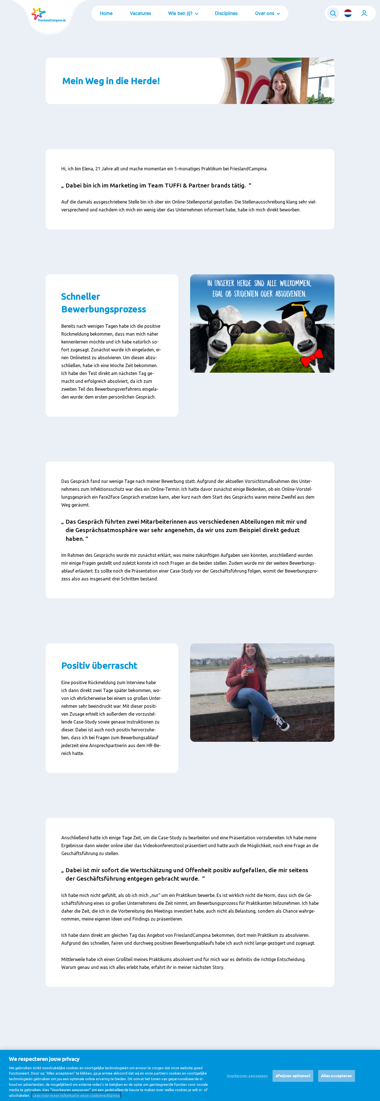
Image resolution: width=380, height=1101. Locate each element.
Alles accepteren (336, 1076)
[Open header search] (333, 13)
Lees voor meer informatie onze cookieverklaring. (76, 1095)
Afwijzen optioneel (293, 1076)
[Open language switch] (348, 13)
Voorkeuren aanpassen (247, 1076)
